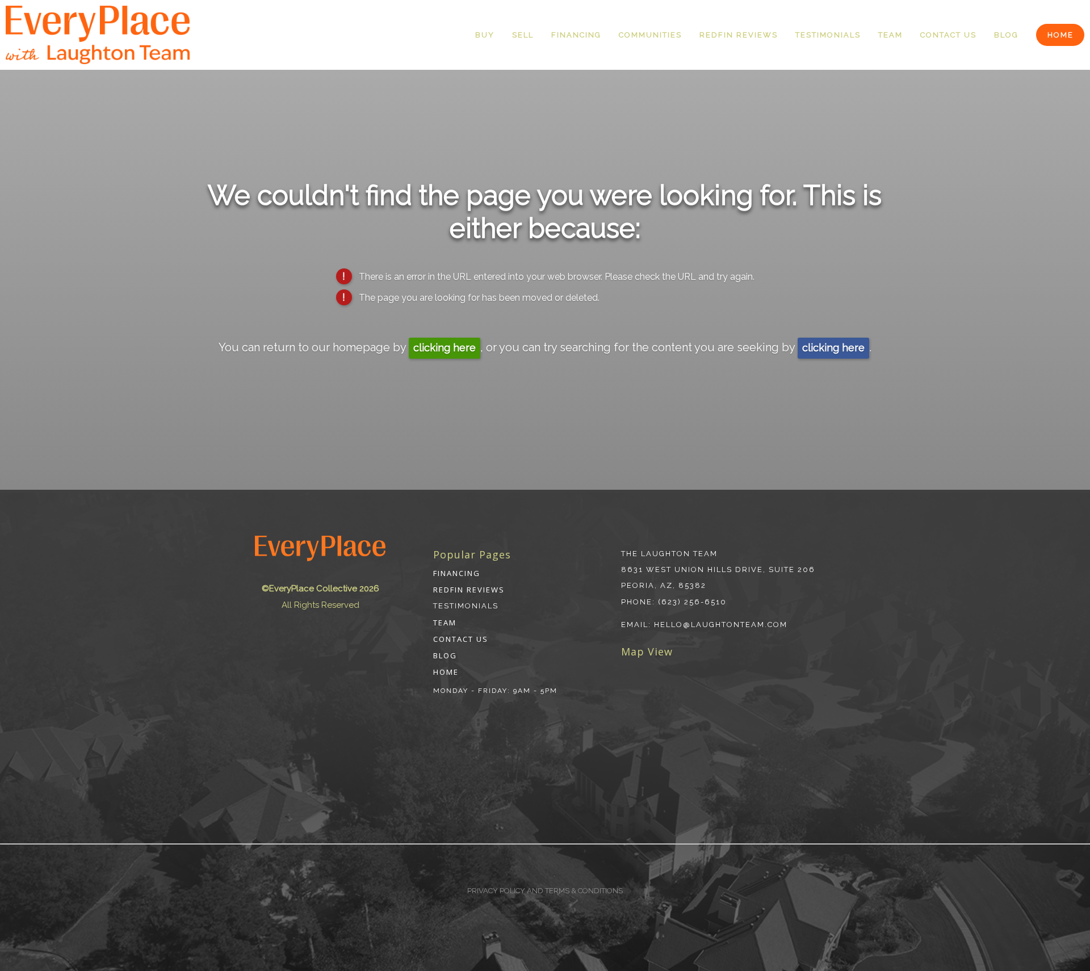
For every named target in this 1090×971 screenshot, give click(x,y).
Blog (1006, 35)
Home (1060, 35)
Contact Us (948, 35)
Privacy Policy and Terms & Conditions (545, 890)
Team (890, 35)
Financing (576, 35)
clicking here (444, 348)
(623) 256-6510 (692, 602)
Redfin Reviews (738, 35)
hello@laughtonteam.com (720, 624)
